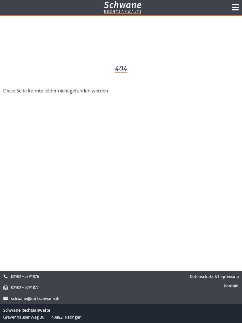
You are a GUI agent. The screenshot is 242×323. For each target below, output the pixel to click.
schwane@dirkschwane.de (35, 298)
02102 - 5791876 (25, 276)
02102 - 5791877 (25, 287)
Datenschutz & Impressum (214, 276)
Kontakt (231, 286)
